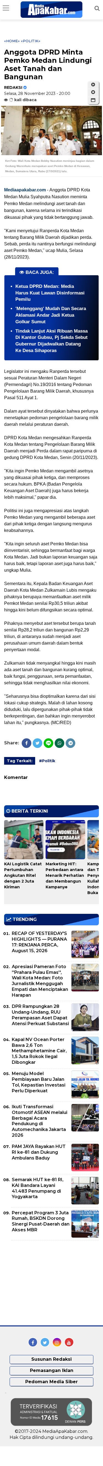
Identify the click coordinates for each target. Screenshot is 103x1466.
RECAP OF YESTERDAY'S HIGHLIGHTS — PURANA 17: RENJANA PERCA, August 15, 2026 (39, 942)
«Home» (12, 41)
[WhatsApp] (59, 743)
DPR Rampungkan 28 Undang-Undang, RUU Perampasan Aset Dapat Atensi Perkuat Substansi (40, 1015)
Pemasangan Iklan (51, 1370)
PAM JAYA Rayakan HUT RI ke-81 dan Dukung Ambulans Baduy (39, 1152)
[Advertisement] (45, 1283)
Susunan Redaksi (51, 1359)
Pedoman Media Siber (51, 1381)
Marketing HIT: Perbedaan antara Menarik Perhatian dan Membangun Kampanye (65, 875)
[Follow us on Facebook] (33, 1342)
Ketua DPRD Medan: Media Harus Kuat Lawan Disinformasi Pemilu (50, 293)
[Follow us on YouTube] (69, 1342)
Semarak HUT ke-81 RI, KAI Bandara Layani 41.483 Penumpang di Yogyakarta (37, 1188)
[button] (93, 100)
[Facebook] (26, 743)
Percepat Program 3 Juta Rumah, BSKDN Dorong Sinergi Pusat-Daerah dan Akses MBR (40, 1221)
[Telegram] (70, 743)
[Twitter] (37, 743)
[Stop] (93, 92)
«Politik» (30, 41)
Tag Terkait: (19, 760)
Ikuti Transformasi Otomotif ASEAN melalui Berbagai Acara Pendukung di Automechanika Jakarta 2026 (39, 1121)
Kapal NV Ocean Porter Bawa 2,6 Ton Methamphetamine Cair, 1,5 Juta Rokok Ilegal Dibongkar (39, 1051)
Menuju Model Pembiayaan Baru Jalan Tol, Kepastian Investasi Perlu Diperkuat (38, 1082)
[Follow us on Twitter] (45, 1342)
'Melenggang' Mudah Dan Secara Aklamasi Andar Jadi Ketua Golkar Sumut (50, 315)
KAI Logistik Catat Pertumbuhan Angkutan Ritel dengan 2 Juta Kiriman (23, 875)
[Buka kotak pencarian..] (97, 8)
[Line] (48, 743)
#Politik (47, 760)
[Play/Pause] (93, 85)
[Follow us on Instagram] (57, 1342)
